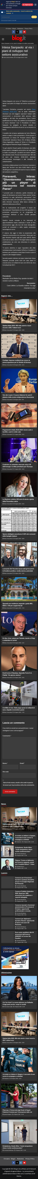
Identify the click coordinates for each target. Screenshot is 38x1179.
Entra (34, 17)
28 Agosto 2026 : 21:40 (22, 855)
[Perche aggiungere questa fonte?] (35, 4)
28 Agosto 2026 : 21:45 (18, 1114)
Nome (5, 763)
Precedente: (18, 278)
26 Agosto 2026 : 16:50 (19, 538)
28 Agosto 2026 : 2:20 (21, 928)
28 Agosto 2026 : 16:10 (19, 364)
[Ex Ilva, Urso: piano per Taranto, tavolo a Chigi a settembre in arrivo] (19, 624)
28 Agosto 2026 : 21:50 (28, 841)
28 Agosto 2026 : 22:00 (19, 330)
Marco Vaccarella (8, 330)
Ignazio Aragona (7, 1114)
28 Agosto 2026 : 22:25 (19, 1006)
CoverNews (28, 1173)
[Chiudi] (4, 5)
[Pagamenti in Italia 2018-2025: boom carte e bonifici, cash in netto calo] (19, 415)
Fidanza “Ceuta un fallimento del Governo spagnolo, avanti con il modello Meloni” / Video (24, 862)
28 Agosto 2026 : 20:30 (22, 887)
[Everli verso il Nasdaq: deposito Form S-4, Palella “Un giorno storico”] (19, 658)
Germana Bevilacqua (21, 853)
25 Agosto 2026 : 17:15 (19, 608)
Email (22, 763)
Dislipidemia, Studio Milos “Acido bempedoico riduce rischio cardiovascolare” (23, 849)
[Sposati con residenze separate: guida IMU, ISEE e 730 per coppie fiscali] (19, 589)
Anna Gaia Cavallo (8, 1006)
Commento (7, 736)
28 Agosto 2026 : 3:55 (19, 399)
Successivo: (21, 285)
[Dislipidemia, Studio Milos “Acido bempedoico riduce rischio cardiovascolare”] (7, 851)
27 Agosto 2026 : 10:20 (19, 469)
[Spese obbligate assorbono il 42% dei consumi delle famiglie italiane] (19, 520)
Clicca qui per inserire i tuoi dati (8, 20)
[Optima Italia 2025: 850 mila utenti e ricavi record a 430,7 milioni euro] (19, 311)
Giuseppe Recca (20, 866)
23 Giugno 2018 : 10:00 (21, 57)
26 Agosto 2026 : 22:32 (19, 503)
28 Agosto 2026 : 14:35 (22, 901)
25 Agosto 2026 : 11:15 (19, 642)
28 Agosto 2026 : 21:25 (22, 868)
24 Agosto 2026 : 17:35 (19, 712)
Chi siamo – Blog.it (11, 28)
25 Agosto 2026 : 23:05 (19, 573)
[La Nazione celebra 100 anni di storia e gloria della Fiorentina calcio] (19, 485)
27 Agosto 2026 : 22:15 (19, 434)
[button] (3, 44)
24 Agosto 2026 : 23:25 (19, 677)
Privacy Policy (28, 28)
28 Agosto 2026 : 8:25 (21, 914)
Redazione (20, 28)
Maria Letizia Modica (9, 57)
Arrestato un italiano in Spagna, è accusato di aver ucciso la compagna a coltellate (25, 837)
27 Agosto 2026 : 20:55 (22, 942)
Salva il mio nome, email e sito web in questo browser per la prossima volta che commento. (18, 784)
